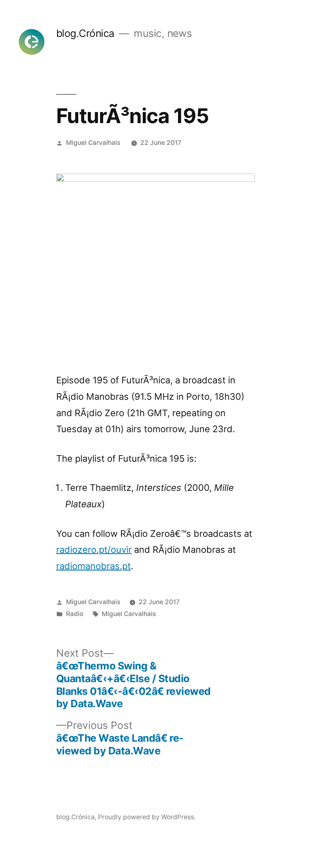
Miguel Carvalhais (93, 143)
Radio (74, 614)
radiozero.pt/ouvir (94, 549)
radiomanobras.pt (93, 566)
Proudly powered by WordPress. (147, 817)
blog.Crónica (85, 33)
